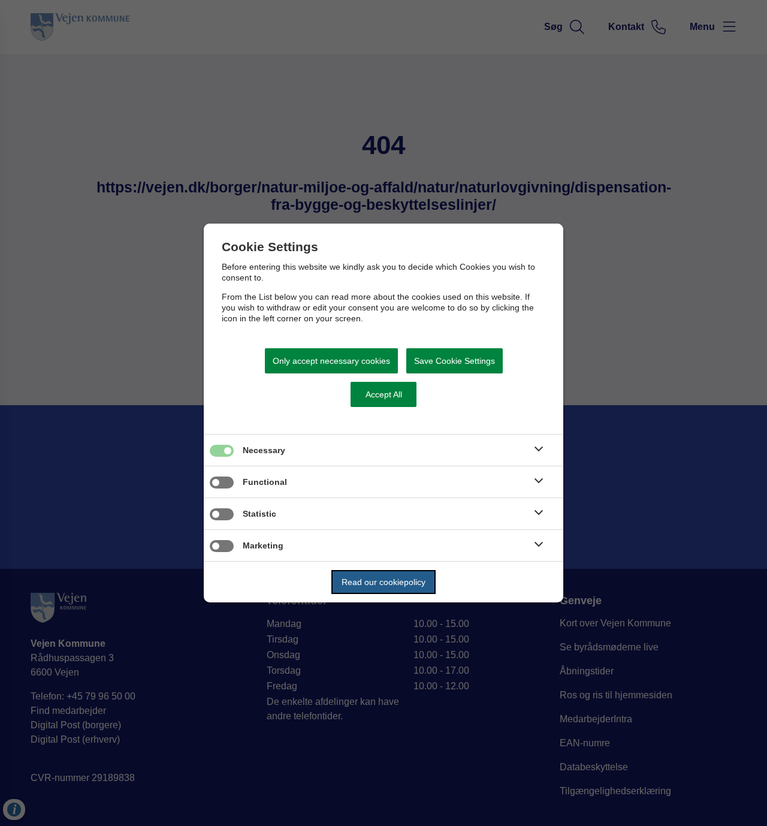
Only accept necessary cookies (331, 361)
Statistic (259, 513)
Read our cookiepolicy (383, 582)
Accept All (384, 394)
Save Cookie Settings (454, 361)
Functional (265, 482)
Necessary (264, 450)
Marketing (263, 545)
